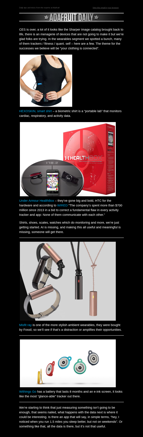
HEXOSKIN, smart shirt (35, 111)
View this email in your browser (106, 8)
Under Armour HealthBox (36, 200)
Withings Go (27, 391)
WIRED (62, 205)
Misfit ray (25, 325)
